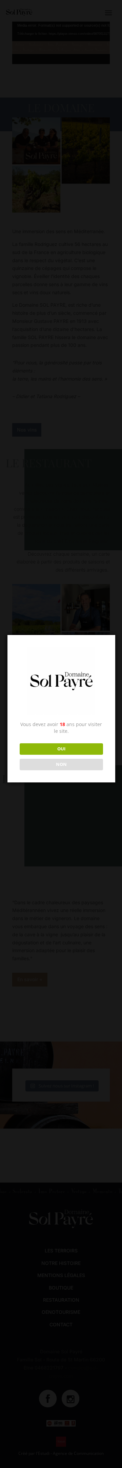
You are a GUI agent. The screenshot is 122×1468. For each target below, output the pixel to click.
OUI (61, 749)
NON (61, 764)
